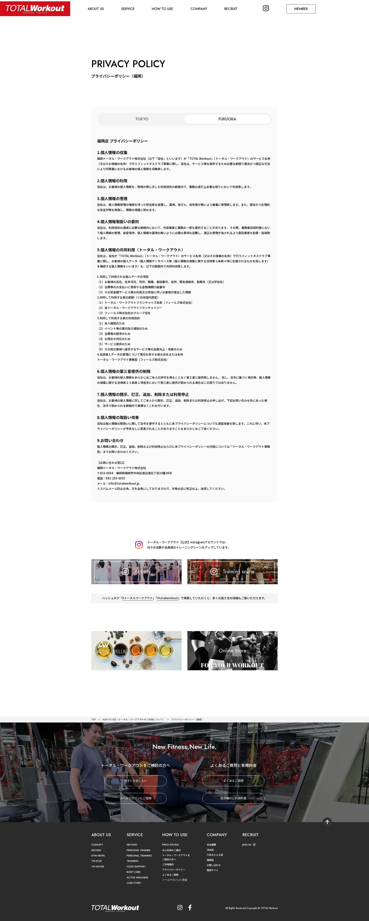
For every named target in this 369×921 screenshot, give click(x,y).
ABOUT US (96, 8)
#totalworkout (167, 598)
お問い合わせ (214, 865)
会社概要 (211, 844)
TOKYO (141, 119)
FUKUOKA (227, 119)
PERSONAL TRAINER (138, 850)
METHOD (132, 845)
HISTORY (96, 850)
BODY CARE (133, 872)
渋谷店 (210, 849)
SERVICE (128, 8)
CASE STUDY (134, 883)
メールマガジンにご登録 (135, 798)
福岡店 (210, 859)
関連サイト (212, 870)
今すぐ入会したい (135, 781)
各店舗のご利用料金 (233, 798)
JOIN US (246, 845)
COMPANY (198, 8)
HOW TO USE (162, 8)
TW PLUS (96, 861)
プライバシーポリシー (173, 869)
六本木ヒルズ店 (215, 854)
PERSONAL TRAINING (139, 855)
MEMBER (301, 8)
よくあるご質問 (233, 781)
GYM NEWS (98, 855)
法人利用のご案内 (171, 850)
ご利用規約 (168, 864)
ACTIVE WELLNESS (137, 877)
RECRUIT (231, 8)
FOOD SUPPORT (136, 866)
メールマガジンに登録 (174, 880)
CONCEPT (97, 845)
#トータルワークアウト (137, 598)
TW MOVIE (97, 866)
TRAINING (133, 861)
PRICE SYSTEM (170, 845)
